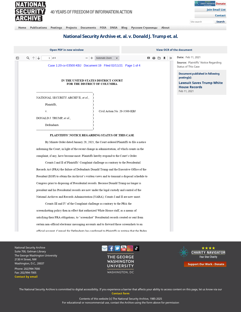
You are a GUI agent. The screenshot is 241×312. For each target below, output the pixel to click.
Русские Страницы (144, 27)
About (165, 27)
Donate (221, 3)
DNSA (113, 27)
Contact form (120, 293)
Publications (38, 27)
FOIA (103, 27)
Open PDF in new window (67, 50)
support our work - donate (206, 264)
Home (22, 27)
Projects (71, 27)
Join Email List (216, 9)
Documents (88, 27)
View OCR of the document (174, 50)
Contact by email (26, 276)
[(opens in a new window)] (104, 250)
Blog (124, 27)
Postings (56, 27)
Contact (220, 15)
